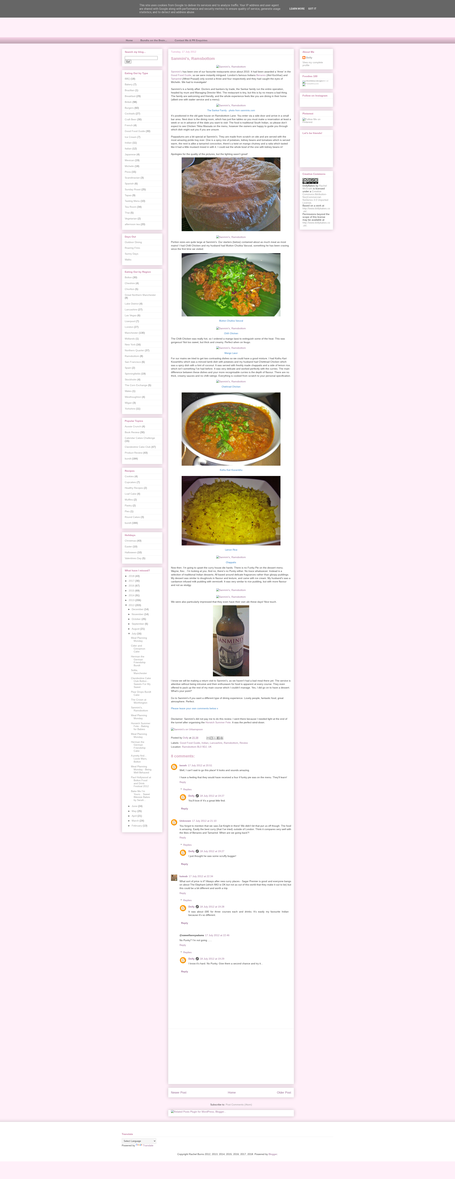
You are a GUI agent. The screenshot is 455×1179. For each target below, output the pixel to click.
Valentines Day (133, 558)
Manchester (131, 332)
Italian (128, 148)
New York (130, 344)
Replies (187, 789)
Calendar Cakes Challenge (140, 438)
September (138, 623)
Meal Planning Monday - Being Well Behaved (141, 769)
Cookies (129, 476)
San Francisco (133, 361)
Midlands (130, 338)
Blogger (273, 1154)
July (134, 633)
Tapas (128, 195)
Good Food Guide (181, 75)
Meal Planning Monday (139, 639)
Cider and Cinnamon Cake (138, 648)
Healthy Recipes (134, 487)
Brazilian (129, 90)
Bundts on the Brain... (153, 40)
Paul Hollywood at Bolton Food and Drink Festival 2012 (141, 782)
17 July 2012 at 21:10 (204, 820)
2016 (132, 585)
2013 (132, 600)
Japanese (130, 154)
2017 (132, 580)
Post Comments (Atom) (239, 1104)
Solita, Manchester (139, 672)
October (136, 619)
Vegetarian (131, 218)
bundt (128, 458)
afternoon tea (132, 224)
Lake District (132, 303)
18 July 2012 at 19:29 (212, 958)
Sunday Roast (133, 189)
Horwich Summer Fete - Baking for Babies (140, 726)
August (136, 628)
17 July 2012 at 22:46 (217, 935)
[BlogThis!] (211, 738)
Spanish (129, 183)
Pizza (128, 171)
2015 (132, 590)
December (138, 609)
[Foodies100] (311, 83)
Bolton (128, 277)
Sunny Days (131, 253)
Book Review (132, 432)
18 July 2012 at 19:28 (212, 906)
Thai (127, 212)
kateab (184, 876)
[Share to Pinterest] (221, 738)
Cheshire (130, 283)
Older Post (284, 1092)
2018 (132, 576)
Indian (205, 742)
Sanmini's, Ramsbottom (139, 709)
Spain (128, 367)
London (129, 326)
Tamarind (176, 78)
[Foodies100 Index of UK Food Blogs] (317, 80)
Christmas (130, 540)
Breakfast (130, 96)
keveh (183, 765)
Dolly (191, 795)
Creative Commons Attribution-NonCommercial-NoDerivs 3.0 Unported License (315, 197)
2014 (132, 595)
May (134, 811)
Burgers (129, 107)
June (135, 806)
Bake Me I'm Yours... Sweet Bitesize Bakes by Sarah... (140, 795)
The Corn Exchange (136, 385)
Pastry (128, 505)
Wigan (128, 402)
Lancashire (216, 742)
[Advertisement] (231, 1056)
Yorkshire (130, 408)
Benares (261, 75)
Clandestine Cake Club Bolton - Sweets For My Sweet (141, 682)
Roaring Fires (132, 247)
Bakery (129, 84)
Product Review (133, 452)
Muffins (129, 499)
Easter (128, 546)
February (137, 825)
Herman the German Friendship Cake (138, 746)
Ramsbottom (231, 742)
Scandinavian (132, 177)
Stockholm (130, 379)
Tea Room (130, 206)
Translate (148, 1145)
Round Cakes (132, 517)
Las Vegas (130, 315)
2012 (132, 605)
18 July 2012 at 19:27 (212, 795)
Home (129, 40)
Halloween (130, 552)
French (129, 125)
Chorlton (129, 289)
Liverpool (130, 321)
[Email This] (208, 738)
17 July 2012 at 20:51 (200, 765)
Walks (128, 259)
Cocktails (130, 113)
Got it (312, 8)
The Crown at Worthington (139, 701)
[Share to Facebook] (218, 738)
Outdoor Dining (133, 242)
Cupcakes (130, 482)
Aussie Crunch (133, 426)
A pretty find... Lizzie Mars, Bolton (139, 758)
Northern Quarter (134, 350)
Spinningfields (132, 373)
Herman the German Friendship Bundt (138, 661)
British (128, 102)
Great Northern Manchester (140, 295)
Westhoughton (133, 396)
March (136, 820)
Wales (128, 391)
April (134, 815)
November (138, 614)
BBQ (127, 78)
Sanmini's (176, 71)
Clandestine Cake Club (138, 446)
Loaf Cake (130, 493)
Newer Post (178, 1092)
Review (244, 742)
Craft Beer (130, 119)
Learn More (297, 8)
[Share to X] (215, 738)
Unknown (185, 820)
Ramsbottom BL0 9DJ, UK (197, 746)
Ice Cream (130, 137)
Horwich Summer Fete (218, 722)
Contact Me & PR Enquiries (191, 40)
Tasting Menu (132, 201)
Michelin (129, 166)
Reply (183, 782)
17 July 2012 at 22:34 (201, 876)
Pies (127, 511)
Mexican (129, 160)
